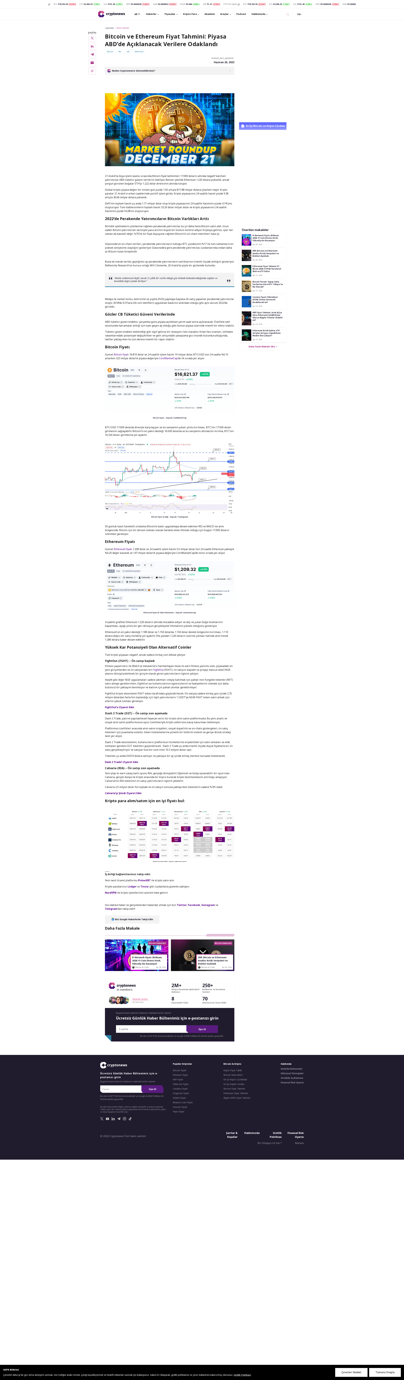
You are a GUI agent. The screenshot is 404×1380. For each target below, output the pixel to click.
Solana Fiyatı (179, 1098)
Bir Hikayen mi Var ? (270, 1143)
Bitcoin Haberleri (123, 28)
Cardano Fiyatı (180, 1088)
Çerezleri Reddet (351, 1372)
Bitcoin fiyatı (121, 354)
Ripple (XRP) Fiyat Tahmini (236, 1098)
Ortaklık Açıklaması (292, 1078)
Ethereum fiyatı (123, 549)
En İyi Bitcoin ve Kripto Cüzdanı (265, 126)
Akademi (210, 13)
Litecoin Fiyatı (180, 1107)
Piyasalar (170, 13)
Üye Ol (202, 1029)
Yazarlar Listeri (140, 999)
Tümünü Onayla (385, 1372)
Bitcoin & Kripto (232, 1063)
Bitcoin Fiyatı (179, 1070)
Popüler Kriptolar (182, 1063)
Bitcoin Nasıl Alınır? (233, 1075)
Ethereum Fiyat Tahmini (235, 1093)
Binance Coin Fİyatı (183, 1102)
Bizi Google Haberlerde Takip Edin (133, 919)
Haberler (151, 13)
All (135, 14)
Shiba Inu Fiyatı (180, 1084)
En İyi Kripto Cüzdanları (235, 1079)
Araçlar (224, 13)
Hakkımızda (258, 13)
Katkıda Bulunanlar (291, 1069)
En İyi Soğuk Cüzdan (233, 1084)
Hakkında (286, 1063)
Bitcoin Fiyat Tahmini (234, 1088)
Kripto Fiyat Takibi (232, 1070)
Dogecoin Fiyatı (181, 1093)
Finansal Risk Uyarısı (292, 1082)
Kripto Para (190, 13)
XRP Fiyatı (178, 1079)
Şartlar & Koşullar (232, 1135)
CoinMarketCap (168, 358)
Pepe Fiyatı (178, 1111)
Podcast (241, 13)
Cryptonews (109, 28)
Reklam (299, 1143)
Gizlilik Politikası (276, 1135)
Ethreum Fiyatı (180, 1075)
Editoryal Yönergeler (292, 1073)
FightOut (158, 670)
